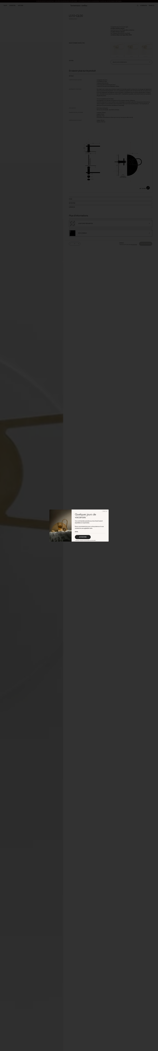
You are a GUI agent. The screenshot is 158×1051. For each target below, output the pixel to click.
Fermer (104, 511)
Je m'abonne (83, 537)
